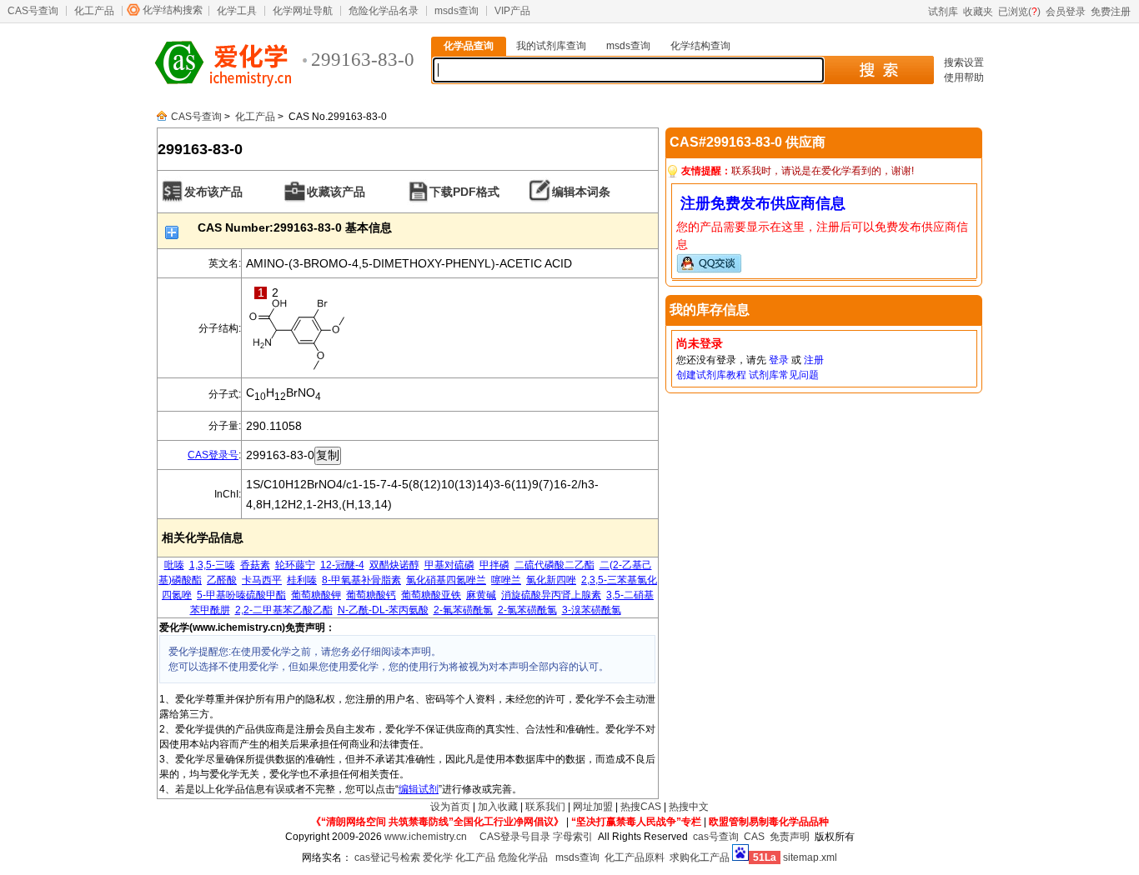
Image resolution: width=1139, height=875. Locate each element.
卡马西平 (262, 580)
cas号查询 (716, 836)
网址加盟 (593, 806)
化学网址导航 (303, 11)
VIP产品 (512, 11)
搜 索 (878, 70)
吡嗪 (174, 565)
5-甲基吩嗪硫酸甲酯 (241, 595)
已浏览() (1019, 12)
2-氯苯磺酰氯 (527, 610)
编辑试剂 (419, 789)
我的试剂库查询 (551, 46)
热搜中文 (689, 806)
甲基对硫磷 (449, 565)
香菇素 (255, 565)
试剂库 (943, 12)
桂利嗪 (302, 580)
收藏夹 (978, 12)
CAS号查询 (33, 11)
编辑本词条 (581, 191)
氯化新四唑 (551, 580)
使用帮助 (964, 77)
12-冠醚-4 (342, 565)
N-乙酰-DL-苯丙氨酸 (383, 610)
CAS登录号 (213, 455)
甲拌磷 (494, 565)
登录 (779, 360)
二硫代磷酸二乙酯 (554, 565)
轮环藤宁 (295, 565)
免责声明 (790, 836)
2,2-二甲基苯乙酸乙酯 (284, 610)
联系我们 (545, 806)
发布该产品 (213, 191)
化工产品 (94, 11)
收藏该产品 (336, 191)
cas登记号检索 (387, 857)
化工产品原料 (635, 857)
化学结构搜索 (173, 10)
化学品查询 (469, 46)
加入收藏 (498, 806)
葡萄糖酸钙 (371, 595)
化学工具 (237, 11)
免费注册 (1111, 12)
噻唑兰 (506, 580)
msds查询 (456, 11)
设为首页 (450, 806)
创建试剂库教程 (711, 375)
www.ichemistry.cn (425, 836)
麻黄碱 (481, 595)
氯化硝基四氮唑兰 (446, 580)
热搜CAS (640, 806)
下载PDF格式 (464, 191)
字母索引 (573, 836)
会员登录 (1066, 12)
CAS (754, 836)
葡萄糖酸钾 (316, 595)
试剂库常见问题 (784, 375)
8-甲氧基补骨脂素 (361, 580)
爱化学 (438, 857)
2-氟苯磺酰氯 (463, 610)
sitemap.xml (810, 857)
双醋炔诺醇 (394, 565)
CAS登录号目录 (514, 836)
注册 (814, 360)
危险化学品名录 (384, 11)
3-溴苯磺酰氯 (591, 610)
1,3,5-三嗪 (212, 565)
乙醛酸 (222, 580)
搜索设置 (964, 62)
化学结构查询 (700, 46)
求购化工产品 (700, 857)
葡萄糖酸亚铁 (431, 595)
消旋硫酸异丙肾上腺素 (551, 595)
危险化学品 (523, 857)
